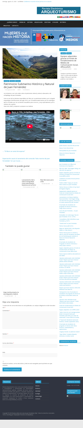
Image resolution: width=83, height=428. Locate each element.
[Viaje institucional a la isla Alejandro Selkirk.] (11, 170)
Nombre (5, 334)
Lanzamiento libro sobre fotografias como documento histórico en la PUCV (29, 182)
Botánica (63, 22)
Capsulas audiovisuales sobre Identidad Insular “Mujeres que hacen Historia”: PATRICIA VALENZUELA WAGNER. (69, 277)
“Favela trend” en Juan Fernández (68, 223)
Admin (19, 89)
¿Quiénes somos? (12, 22)
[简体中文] (61, 17)
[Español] (79, 17)
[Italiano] (74, 17)
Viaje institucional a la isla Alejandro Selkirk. (11, 293)
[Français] (69, 17)
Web (4, 352)
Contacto (15, 25)
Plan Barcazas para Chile (47, 181)
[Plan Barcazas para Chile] (48, 170)
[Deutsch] (71, 17)
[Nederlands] (63, 17)
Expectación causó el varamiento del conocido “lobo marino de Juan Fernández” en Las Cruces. (26, 160)
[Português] (76, 17)
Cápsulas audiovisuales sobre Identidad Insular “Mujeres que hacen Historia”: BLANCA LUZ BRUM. (69, 265)
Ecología (55, 22)
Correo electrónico (8, 343)
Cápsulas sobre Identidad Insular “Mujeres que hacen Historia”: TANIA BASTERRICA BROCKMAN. (69, 301)
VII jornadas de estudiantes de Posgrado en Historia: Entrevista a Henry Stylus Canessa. (68, 243)
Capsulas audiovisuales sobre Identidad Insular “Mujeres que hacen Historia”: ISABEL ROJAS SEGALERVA (69, 271)
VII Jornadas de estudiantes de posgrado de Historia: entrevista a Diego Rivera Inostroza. (68, 206)
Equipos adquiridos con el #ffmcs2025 (69, 310)
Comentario (6, 310)
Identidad (47, 22)
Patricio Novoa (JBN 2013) (66, 226)
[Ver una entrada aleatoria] (78, 22)
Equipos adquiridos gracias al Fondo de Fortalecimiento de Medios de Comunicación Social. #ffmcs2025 (69, 61)
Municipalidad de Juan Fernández (68, 150)
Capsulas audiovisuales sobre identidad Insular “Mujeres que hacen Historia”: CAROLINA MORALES (69, 283)
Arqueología (38, 22)
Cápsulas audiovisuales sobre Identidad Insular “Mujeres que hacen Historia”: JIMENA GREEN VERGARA (69, 259)
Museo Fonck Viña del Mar (66, 148)
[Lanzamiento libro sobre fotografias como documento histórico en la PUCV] (30, 170)
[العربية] (58, 17)
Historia (30, 22)
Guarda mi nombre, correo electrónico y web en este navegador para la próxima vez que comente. (27, 364)
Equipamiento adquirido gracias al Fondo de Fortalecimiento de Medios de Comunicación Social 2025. (69, 192)
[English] (66, 17)
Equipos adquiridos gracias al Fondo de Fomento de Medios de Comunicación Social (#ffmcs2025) (49, 1)
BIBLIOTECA (6, 25)
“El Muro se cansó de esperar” (14, 151)
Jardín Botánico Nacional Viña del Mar (69, 145)
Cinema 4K (22, 22)
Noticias (12, 81)
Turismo (18, 81)
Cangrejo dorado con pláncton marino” (69, 332)
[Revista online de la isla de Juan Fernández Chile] (4, 22)
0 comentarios (26, 89)
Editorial (63, 53)
